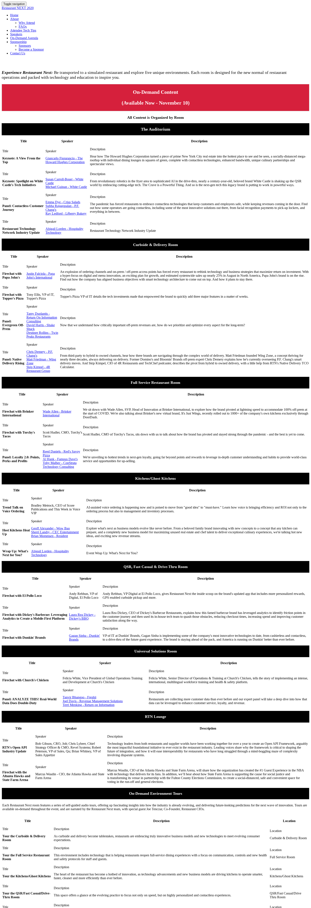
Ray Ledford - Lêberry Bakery (66, 213)
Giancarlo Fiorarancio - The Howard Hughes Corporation (65, 160)
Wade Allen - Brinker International (57, 413)
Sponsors (25, 45)
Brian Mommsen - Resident (49, 536)
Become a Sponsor (31, 49)
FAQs (23, 26)
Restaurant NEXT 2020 (18, 8)
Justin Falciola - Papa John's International (40, 275)
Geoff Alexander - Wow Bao (50, 528)
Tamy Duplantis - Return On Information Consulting (41, 317)
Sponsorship (18, 42)
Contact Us (17, 53)
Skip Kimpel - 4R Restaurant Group (38, 369)
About (14, 19)
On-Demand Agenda (24, 38)
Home (14, 15)
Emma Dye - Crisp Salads (62, 202)
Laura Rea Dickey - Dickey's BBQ (82, 616)
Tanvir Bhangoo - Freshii (79, 697)
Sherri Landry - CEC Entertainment (55, 532)
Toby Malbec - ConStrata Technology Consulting (60, 465)
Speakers (16, 34)
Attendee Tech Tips (23, 30)
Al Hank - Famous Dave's (60, 459)
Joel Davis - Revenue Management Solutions (93, 701)
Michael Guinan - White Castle (66, 187)
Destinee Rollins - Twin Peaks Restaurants (42, 334)
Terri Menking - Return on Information (88, 705)
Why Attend (27, 23)
